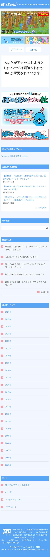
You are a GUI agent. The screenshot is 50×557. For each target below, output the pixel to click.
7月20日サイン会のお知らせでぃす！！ (21, 257)
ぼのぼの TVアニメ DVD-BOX (17, 485)
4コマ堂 (8, 492)
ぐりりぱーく (10, 507)
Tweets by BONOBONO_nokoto (14, 156)
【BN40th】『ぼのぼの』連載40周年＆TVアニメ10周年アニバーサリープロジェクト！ (24, 179)
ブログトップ (16, 50)
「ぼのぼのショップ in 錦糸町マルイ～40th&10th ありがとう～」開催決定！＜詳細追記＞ (24, 200)
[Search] (47, 228)
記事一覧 (33, 50)
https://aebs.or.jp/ (13, 543)
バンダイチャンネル (13, 500)
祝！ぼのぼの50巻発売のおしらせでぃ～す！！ (25, 274)
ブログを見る (41, 208)
